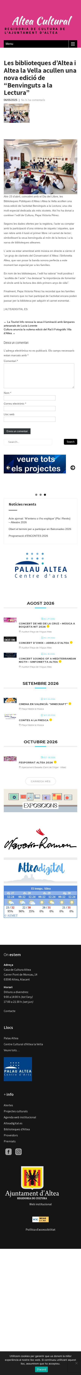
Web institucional (40, 1204)
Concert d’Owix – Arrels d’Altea (44, 642)
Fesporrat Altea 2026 (36, 762)
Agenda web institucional (20, 1117)
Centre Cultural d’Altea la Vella (23, 1044)
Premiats (10, 1141)
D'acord (41, 1369)
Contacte (9, 1011)
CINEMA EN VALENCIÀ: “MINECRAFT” (43, 704)
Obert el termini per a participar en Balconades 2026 (40, 529)
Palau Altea (11, 1038)
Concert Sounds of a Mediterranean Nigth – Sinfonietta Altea (47, 660)
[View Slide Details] (35, 460)
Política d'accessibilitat (40, 1230)
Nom (7, 392)
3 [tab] (45, 495)
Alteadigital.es (13, 1123)
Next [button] (72, 468)
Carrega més (40, 781)
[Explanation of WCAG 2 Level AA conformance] (40, 1219)
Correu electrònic (15, 403)
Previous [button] (8, 468)
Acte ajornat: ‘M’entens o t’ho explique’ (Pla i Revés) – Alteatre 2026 (39, 520)
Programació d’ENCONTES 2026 (28, 535)
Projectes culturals (16, 1111)
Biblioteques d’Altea (17, 1129)
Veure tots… (12, 1050)
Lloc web (9, 414)
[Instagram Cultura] (18, 1151)
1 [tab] (36, 495)
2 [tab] (41, 495)
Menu (9, 43)
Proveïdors (11, 1135)
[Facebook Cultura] (8, 1151)
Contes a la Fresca (33, 720)
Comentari (11, 360)
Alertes (8, 1105)
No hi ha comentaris (33, 99)
